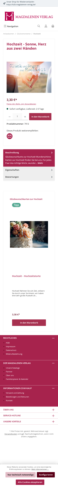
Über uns (10, 375)
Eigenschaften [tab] (12, 169)
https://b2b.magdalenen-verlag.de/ (21, 4)
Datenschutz (11, 350)
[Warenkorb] (52, 26)
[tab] (29, 158)
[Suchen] (38, 26)
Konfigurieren (46, 474)
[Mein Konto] (45, 26)
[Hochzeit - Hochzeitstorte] (29, 234)
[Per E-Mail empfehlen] (9, 135)
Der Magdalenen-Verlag (17, 363)
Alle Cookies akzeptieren (30, 482)
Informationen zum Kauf (17, 388)
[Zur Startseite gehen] (29, 16)
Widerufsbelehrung (14, 354)
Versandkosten (11, 434)
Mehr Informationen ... (40, 469)
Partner (9, 371)
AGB (8, 342)
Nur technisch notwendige (21, 474)
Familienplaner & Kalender (17, 379)
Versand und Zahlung (15, 393)
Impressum (10, 346)
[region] (29, 77)
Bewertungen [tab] (12, 176)
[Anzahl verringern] (10, 116)
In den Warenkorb (40, 116)
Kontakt (9, 400)
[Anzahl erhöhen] (25, 116)
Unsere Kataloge (13, 368)
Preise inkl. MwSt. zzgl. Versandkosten (21, 104)
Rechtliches (10, 337)
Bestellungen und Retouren (17, 397)
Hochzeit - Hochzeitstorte (26, 276)
